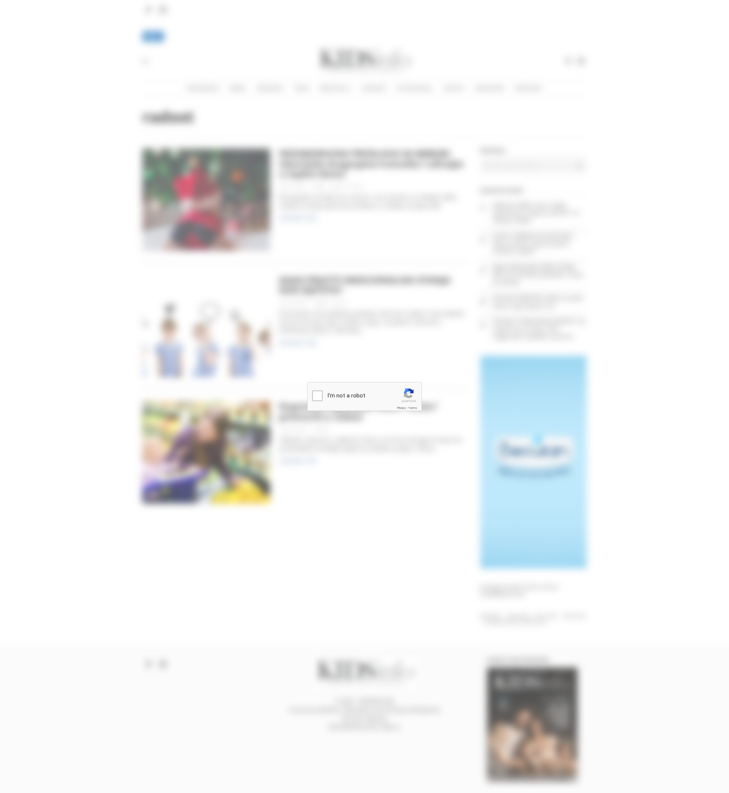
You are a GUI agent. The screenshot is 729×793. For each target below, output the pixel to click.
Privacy (401, 407)
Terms (412, 407)
